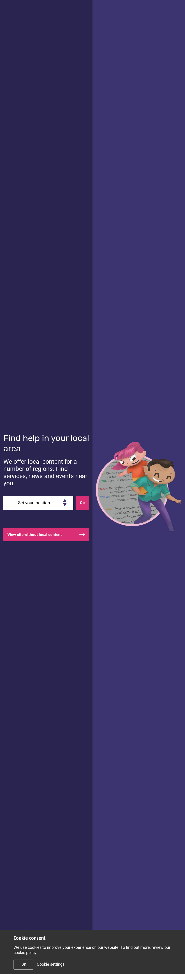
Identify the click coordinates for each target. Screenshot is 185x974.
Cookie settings (51, 964)
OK (23, 964)
